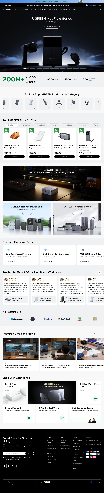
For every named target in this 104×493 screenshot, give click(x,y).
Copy (88, 150)
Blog (74, 466)
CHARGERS (50, 445)
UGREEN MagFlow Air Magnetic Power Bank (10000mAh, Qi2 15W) (37, 148)
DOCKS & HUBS (51, 448)
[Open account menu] (96, 9)
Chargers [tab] (54, 125)
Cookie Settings (77, 463)
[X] (16, 466)
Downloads (63, 451)
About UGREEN (77, 440)
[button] (3, 39)
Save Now (64, 1)
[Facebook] (4, 466)
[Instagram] (8, 466)
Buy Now (52, 26)
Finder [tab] (96, 125)
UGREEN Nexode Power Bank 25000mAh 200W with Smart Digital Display (89, 148)
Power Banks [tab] (68, 125)
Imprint (75, 468)
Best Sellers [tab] (11, 125)
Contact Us (76, 443)
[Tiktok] (12, 466)
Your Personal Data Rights (36, 482)
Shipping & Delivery (78, 452)
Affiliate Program (65, 445)
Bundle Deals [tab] (41, 125)
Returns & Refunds (78, 457)
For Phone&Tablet (52, 459)
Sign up (29, 453)
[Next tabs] (100, 125)
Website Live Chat (93, 440)
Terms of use (77, 446)
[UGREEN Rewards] (52, 392)
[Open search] (93, 9)
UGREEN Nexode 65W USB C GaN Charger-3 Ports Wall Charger (64, 148)
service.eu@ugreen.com (94, 444)
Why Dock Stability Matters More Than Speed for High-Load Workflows (18, 366)
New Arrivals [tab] (26, 125)
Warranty (75, 454)
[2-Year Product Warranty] (52, 414)
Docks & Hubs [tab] (83, 125)
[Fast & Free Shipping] (14, 392)
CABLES (49, 451)
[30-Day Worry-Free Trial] (89, 392)
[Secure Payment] (19, 414)
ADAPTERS (50, 453)
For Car (49, 462)
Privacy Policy (76, 449)
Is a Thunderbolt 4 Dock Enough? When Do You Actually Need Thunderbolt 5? (57, 366)
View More (93, 334)
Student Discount (65, 448)
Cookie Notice (77, 460)
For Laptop (50, 456)
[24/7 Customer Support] (85, 414)
